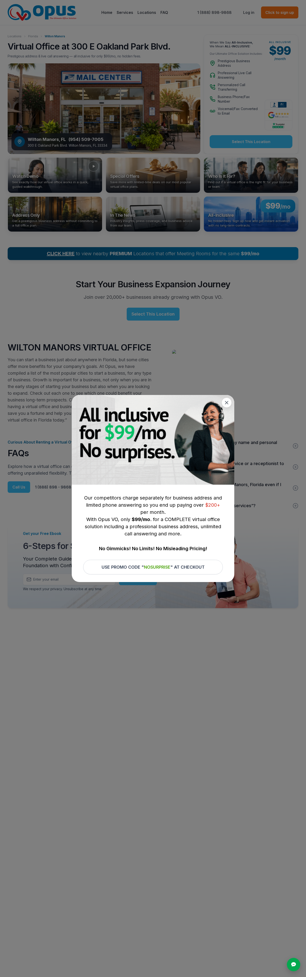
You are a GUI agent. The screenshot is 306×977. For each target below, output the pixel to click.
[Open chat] (293, 964)
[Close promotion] (226, 402)
